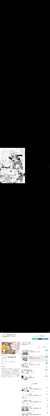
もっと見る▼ (34, 383)
